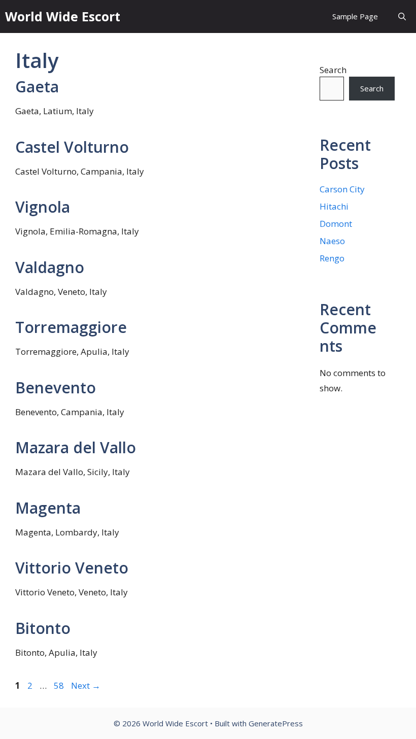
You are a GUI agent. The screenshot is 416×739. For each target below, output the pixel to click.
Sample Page (355, 16)
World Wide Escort (62, 16)
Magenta (48, 507)
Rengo (332, 258)
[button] (402, 16)
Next (85, 685)
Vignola (42, 206)
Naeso (332, 241)
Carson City (342, 189)
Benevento (55, 387)
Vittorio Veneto (71, 567)
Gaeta (37, 86)
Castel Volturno (72, 147)
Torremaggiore (71, 327)
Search (333, 70)
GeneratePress (276, 723)
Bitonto (43, 628)
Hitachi (334, 206)
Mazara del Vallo (75, 447)
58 (59, 685)
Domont (336, 223)
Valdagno (49, 267)
